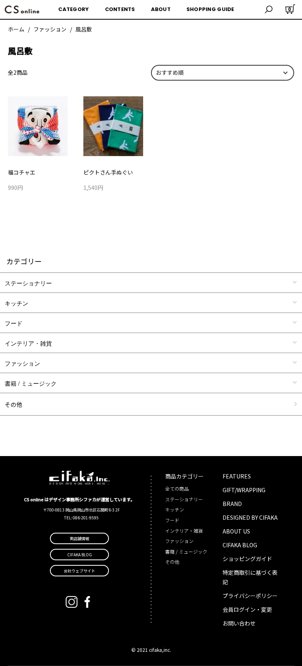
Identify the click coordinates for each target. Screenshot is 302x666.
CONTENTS (120, 9)
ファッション (49, 29)
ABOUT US (236, 531)
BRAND (232, 504)
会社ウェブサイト (79, 571)
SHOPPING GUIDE (210, 9)
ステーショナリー (28, 283)
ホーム (16, 29)
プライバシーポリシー (250, 596)
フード (13, 323)
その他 (13, 404)
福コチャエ (21, 172)
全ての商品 (177, 488)
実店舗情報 (79, 538)
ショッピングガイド (247, 559)
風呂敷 (84, 29)
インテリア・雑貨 (28, 343)
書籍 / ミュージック (31, 383)
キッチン (16, 303)
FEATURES (237, 476)
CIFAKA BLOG (240, 545)
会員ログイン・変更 (247, 609)
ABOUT (161, 9)
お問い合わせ (239, 623)
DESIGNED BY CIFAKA (250, 517)
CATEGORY (73, 9)
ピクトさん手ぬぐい (108, 172)
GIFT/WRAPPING (244, 490)
